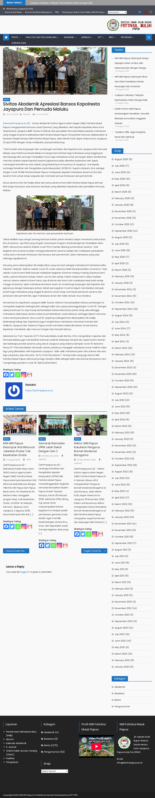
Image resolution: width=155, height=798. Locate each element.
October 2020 (122, 614)
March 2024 (121, 348)
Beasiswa (119, 693)
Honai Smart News (13, 12)
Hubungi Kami (19, 42)
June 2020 (120, 640)
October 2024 (122, 302)
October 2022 (122, 458)
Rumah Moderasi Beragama (38, 12)
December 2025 (123, 211)
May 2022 (120, 491)
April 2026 (120, 185)
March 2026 (121, 191)
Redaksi (27, 114)
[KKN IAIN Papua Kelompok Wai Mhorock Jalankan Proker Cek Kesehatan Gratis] (19, 425)
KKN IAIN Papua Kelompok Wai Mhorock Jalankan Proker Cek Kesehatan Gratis (19, 449)
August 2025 (121, 237)
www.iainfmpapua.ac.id (16, 123)
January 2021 (121, 595)
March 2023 (121, 426)
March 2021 (120, 582)
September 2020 (123, 621)
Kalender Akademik (16, 743)
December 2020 (123, 601)
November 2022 (123, 452)
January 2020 (122, 666)
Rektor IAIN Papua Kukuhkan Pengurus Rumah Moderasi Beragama (87, 449)
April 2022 (120, 497)
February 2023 (122, 432)
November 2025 (123, 217)
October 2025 (122, 224)
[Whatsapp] (17, 374)
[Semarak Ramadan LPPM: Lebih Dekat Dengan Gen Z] (55, 425)
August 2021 (121, 549)
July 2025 (119, 243)
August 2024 (121, 315)
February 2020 (122, 660)
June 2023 (120, 406)
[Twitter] (12, 374)
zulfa (28, 459)
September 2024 (124, 308)
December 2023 (123, 367)
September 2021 (123, 543)
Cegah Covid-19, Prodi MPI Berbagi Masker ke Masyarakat (95, 550)
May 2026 (120, 178)
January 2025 (122, 282)
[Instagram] (23, 374)
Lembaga (86, 37)
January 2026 (122, 204)
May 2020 (120, 647)
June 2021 (120, 562)
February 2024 (122, 354)
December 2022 (123, 445)
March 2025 (121, 269)
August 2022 (121, 471)
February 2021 (122, 588)
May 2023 (120, 413)
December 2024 (123, 289)
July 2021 (119, 556)
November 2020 (123, 608)
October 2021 (122, 536)
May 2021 (119, 569)
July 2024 (120, 321)
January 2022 (122, 517)
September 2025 (123, 230)
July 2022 (119, 478)
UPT (100, 37)
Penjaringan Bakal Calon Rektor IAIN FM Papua (83, 12)
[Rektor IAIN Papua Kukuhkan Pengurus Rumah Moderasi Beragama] (90, 425)
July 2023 (119, 400)
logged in (25, 571)
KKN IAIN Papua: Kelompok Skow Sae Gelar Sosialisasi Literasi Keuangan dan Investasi (131, 81)
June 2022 (120, 484)
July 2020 (120, 634)
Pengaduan (12, 762)
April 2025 (120, 263)
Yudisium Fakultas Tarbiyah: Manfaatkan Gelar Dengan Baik (61, 2)
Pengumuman (122, 706)
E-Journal (11, 747)
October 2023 (122, 380)
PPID (57, 12)
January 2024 (122, 361)
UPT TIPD (73, 795)
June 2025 (120, 250)
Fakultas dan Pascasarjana (41, 37)
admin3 (42, 459)
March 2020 (121, 653)
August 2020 (121, 627)
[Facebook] (6, 374)
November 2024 (123, 295)
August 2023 (121, 393)
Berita (6, 99)
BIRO (111, 37)
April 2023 (120, 419)
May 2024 (120, 335)
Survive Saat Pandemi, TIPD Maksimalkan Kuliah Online (18, 550)
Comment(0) (41, 114)
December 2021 (123, 523)
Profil (15, 37)
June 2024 (120, 328)
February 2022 (122, 510)
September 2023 (123, 387)
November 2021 (123, 530)
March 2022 (121, 504)
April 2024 (120, 341)
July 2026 (120, 165)
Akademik (69, 37)
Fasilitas (10, 758)
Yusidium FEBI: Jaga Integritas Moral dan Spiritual (130, 134)
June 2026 (120, 172)
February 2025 (122, 276)
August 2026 (121, 159)
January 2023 (122, 439)
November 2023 (123, 374)
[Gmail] (29, 374)
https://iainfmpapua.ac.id (39, 390)
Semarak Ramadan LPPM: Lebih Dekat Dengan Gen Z (52, 447)
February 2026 (122, 198)
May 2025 (120, 256)
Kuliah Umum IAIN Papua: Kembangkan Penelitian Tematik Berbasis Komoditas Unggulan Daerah (132, 116)
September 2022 (123, 465)
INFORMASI (126, 37)
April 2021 (119, 575)
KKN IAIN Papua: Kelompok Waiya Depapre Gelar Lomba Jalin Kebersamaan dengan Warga (132, 63)
